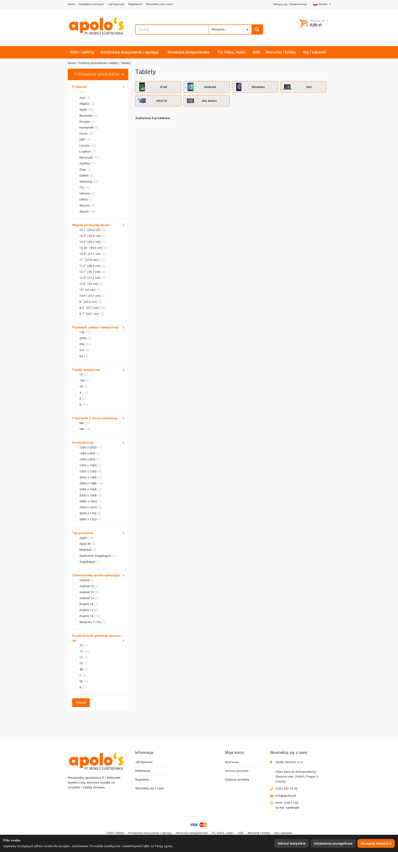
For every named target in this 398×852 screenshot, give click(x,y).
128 (85, 332)
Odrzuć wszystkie (291, 843)
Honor (86, 134)
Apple (86, 110)
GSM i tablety (115, 833)
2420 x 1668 (90, 495)
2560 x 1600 (90, 507)
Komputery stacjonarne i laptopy (149, 833)
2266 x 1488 (91, 483)
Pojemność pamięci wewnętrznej (95, 327)
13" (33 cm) (89, 290)
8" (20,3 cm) (90, 302)
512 (84, 350)
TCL (84, 188)
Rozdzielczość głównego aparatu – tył (97, 638)
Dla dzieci (209, 101)
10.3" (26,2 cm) (92, 242)
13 (83, 657)
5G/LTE (161, 101)
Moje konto (232, 762)
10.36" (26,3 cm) (93, 248)
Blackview (88, 116)
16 (83, 387)
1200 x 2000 (90, 447)
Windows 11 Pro (92, 622)
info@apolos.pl (285, 796)
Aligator (86, 104)
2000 (85, 338)
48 (83, 669)
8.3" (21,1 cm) (92, 308)
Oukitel (86, 176)
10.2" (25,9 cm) (92, 236)
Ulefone (87, 194)
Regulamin (135, 4)
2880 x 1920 (90, 519)
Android (86, 580)
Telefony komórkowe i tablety (98, 63)
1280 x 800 (89, 453)
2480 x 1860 (90, 501)
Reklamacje (142, 771)
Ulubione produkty (237, 780)
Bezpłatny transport (91, 4)
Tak (85, 429)
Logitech (87, 152)
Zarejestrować (298, 4)
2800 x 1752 (90, 513)
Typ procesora (82, 533)
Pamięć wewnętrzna (86, 370)
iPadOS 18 (89, 616)
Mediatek (87, 550)
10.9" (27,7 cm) (92, 254)
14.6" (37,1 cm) (92, 296)
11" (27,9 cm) (92, 260)
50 (83, 681)
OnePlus (87, 164)
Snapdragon (89, 562)
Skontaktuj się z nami (159, 4)
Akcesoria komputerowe (192, 833)
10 (83, 645)
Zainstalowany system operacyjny (96, 575)
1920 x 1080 (90, 465)
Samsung (89, 182)
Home (71, 4)
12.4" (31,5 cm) (92, 278)
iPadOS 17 (88, 610)
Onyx (85, 170)
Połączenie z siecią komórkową (94, 418)
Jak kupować (116, 4)
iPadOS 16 (88, 604)
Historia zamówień (236, 771)
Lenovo (87, 146)
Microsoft (89, 158)
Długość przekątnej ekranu (90, 225)
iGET (85, 140)
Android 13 (89, 592)
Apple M (87, 544)
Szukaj (81, 702)
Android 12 (89, 586)
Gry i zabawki (283, 833)
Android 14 (89, 598)
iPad (163, 87)
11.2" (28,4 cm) (92, 266)
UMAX (86, 200)
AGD (240, 833)
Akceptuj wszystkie (376, 843)
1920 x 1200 (90, 471)
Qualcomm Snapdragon (97, 556)
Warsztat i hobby (259, 833)
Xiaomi (87, 211)
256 (85, 344)
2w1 (309, 87)
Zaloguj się (280, 4)
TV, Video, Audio (223, 833)
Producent (79, 87)
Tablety (125, 63)
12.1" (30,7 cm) (92, 272)
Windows (258, 87)
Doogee (87, 122)
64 (83, 356)
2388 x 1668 (90, 489)
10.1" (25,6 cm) (92, 230)
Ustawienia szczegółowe (333, 843)
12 (83, 375)
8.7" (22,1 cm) (91, 314)
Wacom (86, 205)
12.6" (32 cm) (91, 284)
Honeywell (88, 128)
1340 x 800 (89, 459)
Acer (84, 98)
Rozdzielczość (83, 443)
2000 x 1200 (90, 477)
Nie (84, 423)
